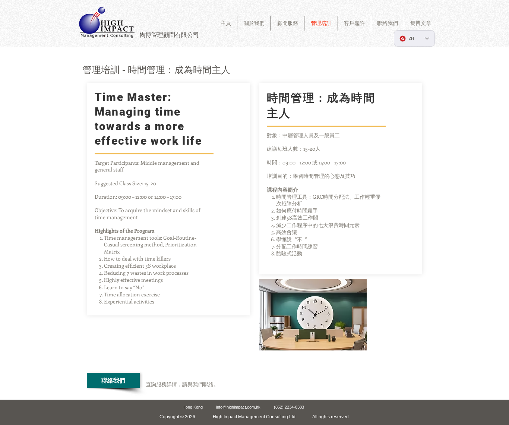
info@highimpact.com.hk (238, 407)
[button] (287, 23)
